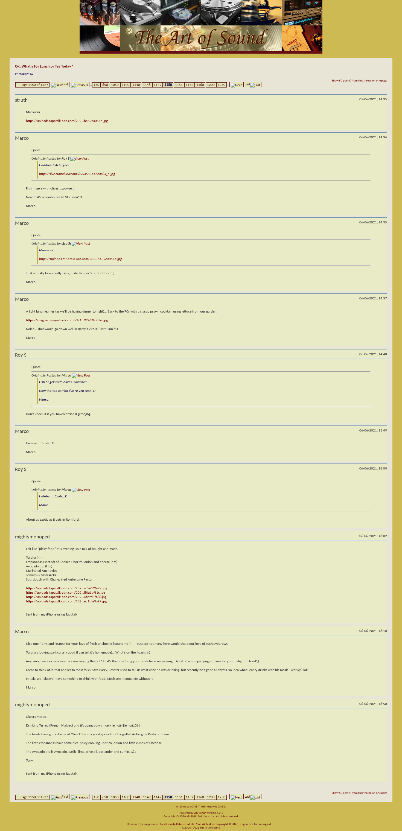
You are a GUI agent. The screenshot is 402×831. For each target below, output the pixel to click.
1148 (147, 85)
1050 (115, 85)
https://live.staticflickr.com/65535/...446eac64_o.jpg (77, 174)
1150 (168, 85)
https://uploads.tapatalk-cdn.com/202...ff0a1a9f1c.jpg (65, 592)
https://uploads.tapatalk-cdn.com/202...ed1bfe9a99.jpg (66, 601)
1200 (211, 85)
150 (96, 85)
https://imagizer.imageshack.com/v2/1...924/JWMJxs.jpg (67, 320)
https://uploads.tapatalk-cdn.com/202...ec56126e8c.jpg (66, 588)
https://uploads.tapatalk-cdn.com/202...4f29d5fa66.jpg (66, 597)
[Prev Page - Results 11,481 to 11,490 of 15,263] (79, 84)
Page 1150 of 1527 (34, 85)
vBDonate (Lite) (173, 824)
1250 (221, 85)
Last (247, 84)
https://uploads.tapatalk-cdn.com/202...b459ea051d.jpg (67, 121)
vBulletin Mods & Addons (199, 824)
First (65, 84)
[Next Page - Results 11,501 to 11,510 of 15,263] (236, 84)
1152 (189, 85)
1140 (136, 85)
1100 (125, 85)
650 (105, 85)
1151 (179, 85)
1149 (157, 85)
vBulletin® (200, 813)
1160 (200, 85)
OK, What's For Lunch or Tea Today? (44, 67)
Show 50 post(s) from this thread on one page (359, 80)
